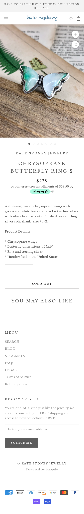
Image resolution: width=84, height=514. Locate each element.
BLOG (10, 349)
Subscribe (21, 443)
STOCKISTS (15, 356)
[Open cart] (78, 18)
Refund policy (16, 384)
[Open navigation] (6, 18)
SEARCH (12, 342)
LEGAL (11, 370)
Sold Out (42, 284)
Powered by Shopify (42, 469)
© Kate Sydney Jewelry (42, 463)
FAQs (9, 363)
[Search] (71, 18)
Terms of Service (18, 377)
